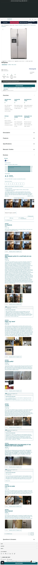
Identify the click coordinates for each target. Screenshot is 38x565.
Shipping (4, 90)
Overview (6, 95)
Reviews (5, 155)
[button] (2, 19)
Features (5, 138)
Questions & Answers (9, 539)
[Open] (2, 562)
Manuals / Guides (8, 149)
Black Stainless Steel (11, 77)
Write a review (14, 64)
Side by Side (12, 25)
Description (6, 132)
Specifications (7, 144)
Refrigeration (6, 25)
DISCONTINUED (19, 85)
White (7, 76)
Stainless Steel (3, 77)
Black (15, 76)
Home (2, 25)
